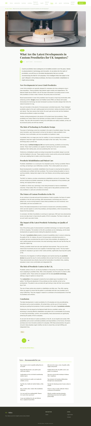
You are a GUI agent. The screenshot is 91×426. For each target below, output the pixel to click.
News (51, 3)
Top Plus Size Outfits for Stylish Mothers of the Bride (31, 384)
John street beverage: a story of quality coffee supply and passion (58, 365)
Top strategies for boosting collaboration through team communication (57, 379)
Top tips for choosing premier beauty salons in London (59, 384)
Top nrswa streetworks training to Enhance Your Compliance (58, 375)
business (24, 3)
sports (60, 3)
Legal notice (70, 414)
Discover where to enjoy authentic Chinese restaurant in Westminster (58, 389)
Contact (69, 417)
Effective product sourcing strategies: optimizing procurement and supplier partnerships (56, 395)
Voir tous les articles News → (27, 347)
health (41, 3)
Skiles (10, 413)
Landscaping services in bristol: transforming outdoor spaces (31, 375)
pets (56, 3)
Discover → (82, 3)
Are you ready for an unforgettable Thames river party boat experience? (31, 394)
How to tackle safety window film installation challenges (31, 389)
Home (11, 3)
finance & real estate (35, 3)
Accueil (6, 8)
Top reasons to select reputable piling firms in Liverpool (31, 365)
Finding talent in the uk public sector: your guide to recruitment (58, 370)
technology (66, 3)
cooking (30, 3)
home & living (47, 3)
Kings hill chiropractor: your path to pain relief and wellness (30, 370)
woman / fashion (73, 3)
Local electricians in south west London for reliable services (30, 379)
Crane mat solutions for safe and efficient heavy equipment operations (30, 398)
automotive (17, 3)
